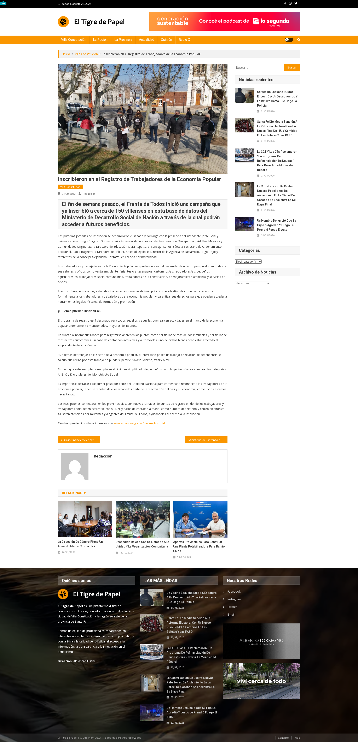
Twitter (232, 607)
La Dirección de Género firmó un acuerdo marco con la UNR (80, 544)
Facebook (234, 591)
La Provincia (123, 40)
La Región (100, 40)
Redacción (89, 193)
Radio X (184, 40)
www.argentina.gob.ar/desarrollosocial (139, 423)
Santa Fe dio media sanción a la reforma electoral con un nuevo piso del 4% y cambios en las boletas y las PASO (277, 128)
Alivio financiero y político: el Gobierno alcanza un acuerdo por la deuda (82, 440)
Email (231, 614)
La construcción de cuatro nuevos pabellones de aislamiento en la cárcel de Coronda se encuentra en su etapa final (276, 195)
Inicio (297, 738)
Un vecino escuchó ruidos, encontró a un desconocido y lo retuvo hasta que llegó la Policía (277, 98)
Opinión (166, 40)
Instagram (234, 599)
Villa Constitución (73, 40)
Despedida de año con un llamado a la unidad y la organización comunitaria (142, 544)
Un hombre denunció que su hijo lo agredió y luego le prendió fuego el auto (276, 225)
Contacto (283, 738)
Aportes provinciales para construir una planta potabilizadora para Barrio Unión (199, 546)
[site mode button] (289, 40)
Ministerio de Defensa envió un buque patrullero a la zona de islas (207, 440)
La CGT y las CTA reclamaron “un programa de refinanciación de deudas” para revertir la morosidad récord (277, 161)
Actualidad (146, 40)
